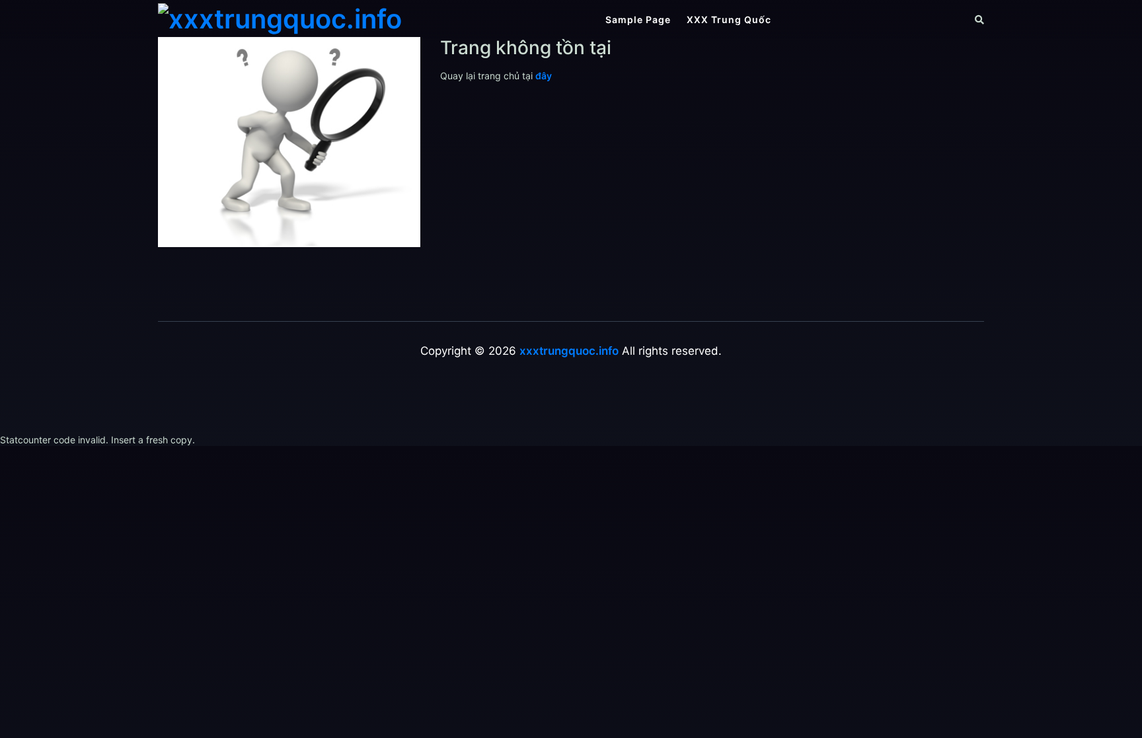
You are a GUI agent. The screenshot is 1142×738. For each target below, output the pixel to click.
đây (543, 75)
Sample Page (638, 19)
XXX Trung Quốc (729, 19)
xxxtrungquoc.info (569, 350)
